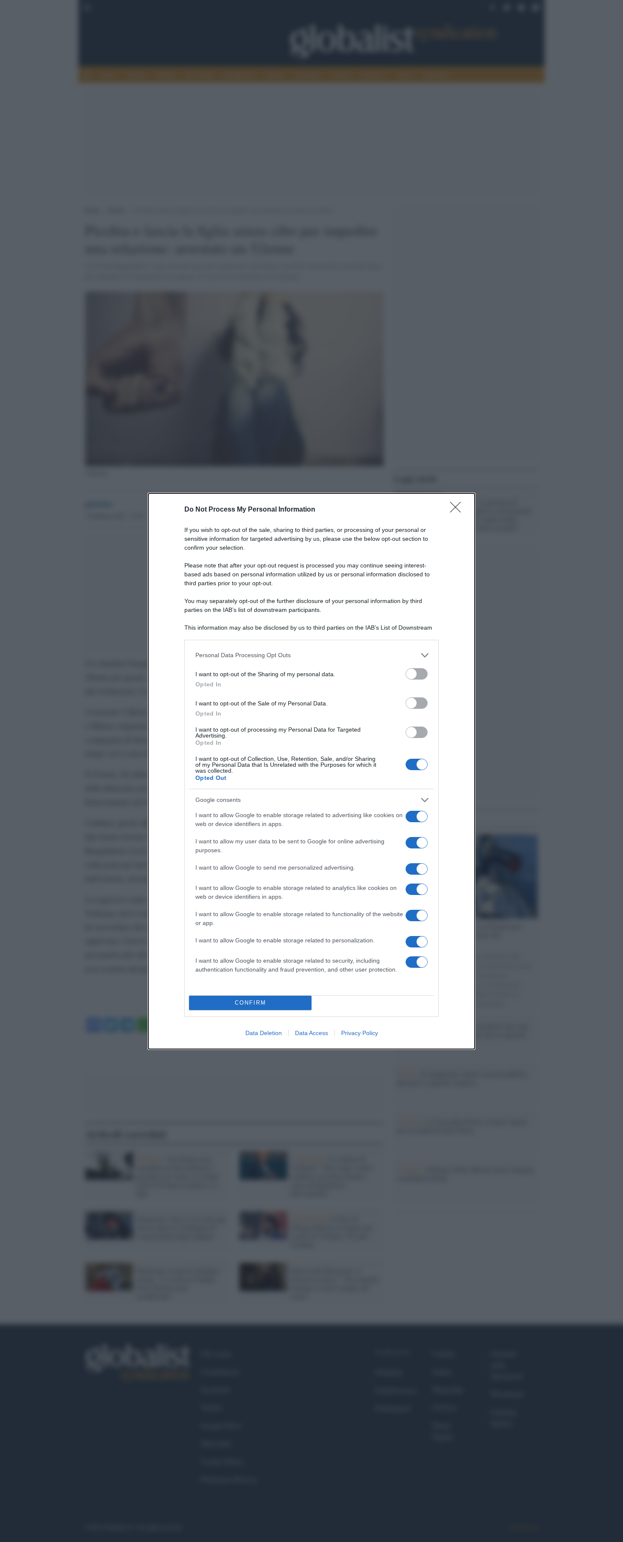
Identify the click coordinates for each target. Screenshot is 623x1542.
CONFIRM (250, 1003)
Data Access (311, 1033)
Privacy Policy (359, 1033)
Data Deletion (263, 1033)
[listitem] (311, 655)
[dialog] (311, 771)
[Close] (458, 510)
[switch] (417, 674)
